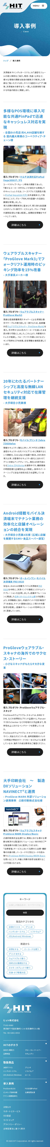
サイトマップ (8, 1120)
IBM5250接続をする (18, 963)
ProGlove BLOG (9, 1088)
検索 (25, 913)
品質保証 (6, 1053)
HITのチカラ (10, 1045)
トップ (5, 60)
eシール (28, 1075)
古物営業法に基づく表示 (14, 1128)
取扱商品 (8, 1062)
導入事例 (8, 1083)
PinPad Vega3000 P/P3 (16, 195)
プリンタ (29, 926)
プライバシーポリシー (12, 1124)
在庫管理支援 (30, 1092)
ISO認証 (7, 1115)
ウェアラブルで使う (17, 958)
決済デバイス (14, 926)
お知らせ (7, 1107)
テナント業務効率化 (10, 1096)
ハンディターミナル (17, 931)
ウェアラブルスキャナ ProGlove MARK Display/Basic (22, 832)
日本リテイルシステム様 (25, 596)
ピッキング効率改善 (10, 1092)
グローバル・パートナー (33, 1050)
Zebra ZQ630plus (16, 465)
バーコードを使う (31, 949)
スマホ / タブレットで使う (20, 967)
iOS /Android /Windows (12, 1075)
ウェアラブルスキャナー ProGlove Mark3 (25, 326)
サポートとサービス (11, 1111)
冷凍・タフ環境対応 (17, 972)
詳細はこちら (18, 225)
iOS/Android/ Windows (20, 936)
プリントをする (15, 953)
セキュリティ (29, 1053)
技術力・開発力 (8, 1050)
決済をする (14, 949)
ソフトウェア (35, 931)
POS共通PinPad (31, 1088)
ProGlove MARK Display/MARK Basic (27, 855)
